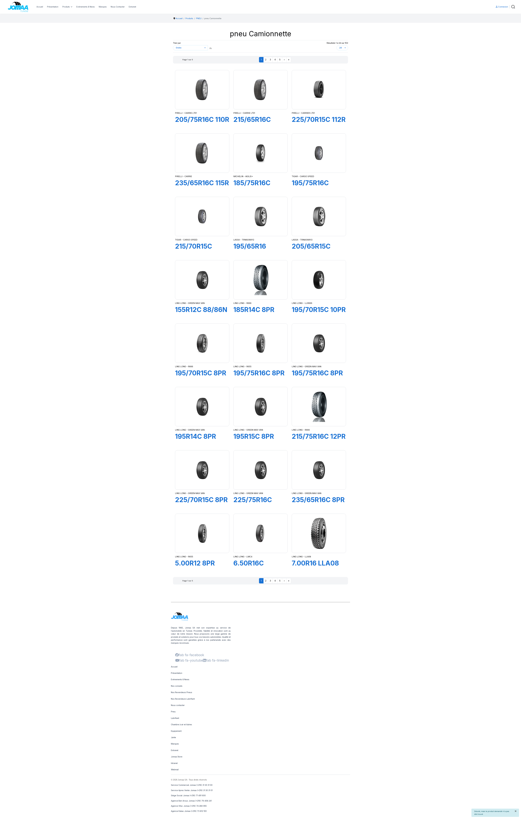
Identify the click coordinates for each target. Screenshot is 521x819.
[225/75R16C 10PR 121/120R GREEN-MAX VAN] (260, 470)
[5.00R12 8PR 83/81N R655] (202, 533)
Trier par (177, 43)
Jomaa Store (176, 756)
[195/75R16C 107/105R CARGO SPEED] (319, 153)
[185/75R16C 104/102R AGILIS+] (260, 153)
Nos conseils (176, 686)
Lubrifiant (175, 718)
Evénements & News (85, 7)
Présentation (52, 7)
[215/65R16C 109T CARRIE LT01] (260, 90)
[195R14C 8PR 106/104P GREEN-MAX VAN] (202, 406)
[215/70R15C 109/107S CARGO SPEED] (202, 216)
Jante (173, 737)
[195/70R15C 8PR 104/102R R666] (202, 343)
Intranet (174, 763)
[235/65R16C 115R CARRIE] (202, 153)
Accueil (39, 7)
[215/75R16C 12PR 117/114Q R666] (319, 406)
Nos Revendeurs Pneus (181, 692)
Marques (103, 7)
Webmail (175, 769)
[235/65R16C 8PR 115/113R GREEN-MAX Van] (319, 470)
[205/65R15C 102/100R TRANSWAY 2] (319, 216)
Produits (66, 7)
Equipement (176, 731)
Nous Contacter (118, 7)
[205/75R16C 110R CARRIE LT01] (202, 90)
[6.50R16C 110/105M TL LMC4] (260, 533)
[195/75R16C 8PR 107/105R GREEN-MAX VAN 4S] (260, 343)
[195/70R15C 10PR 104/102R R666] (319, 280)
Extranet (132, 7)
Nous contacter (178, 705)
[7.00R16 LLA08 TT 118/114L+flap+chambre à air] (319, 533)
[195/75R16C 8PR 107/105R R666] (319, 343)
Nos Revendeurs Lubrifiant (183, 699)
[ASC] (211, 47)
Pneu (173, 711)
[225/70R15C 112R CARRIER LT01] (319, 90)
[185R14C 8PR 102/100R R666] (260, 279)
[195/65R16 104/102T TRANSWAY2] (260, 216)
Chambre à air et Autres (181, 724)
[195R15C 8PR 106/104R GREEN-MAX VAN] (260, 406)
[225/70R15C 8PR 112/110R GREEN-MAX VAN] (202, 470)
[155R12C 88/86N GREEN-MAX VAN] (202, 280)
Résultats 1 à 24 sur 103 (337, 43)
